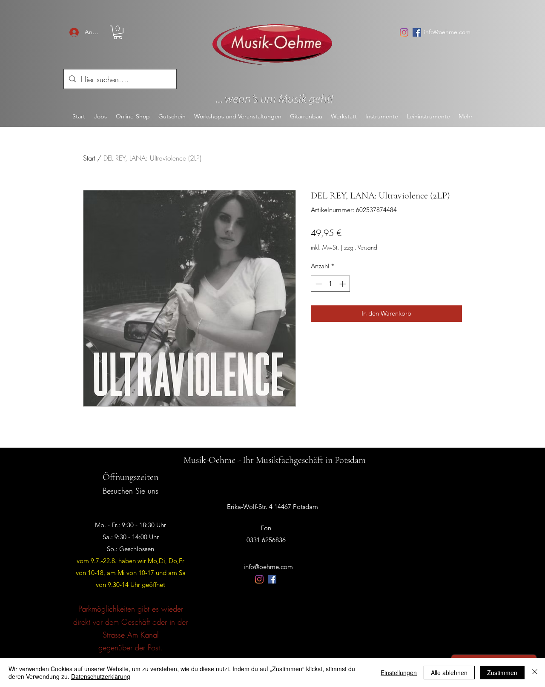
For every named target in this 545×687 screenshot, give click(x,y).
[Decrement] (318, 284)
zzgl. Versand (360, 247)
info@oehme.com (447, 32)
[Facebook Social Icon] (417, 32)
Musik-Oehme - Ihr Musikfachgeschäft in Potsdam (275, 460)
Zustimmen (502, 672)
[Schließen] (535, 672)
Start (89, 158)
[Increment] (343, 284)
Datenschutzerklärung (100, 676)
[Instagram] (404, 32)
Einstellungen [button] (399, 672)
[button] (118, 32)
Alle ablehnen (449, 672)
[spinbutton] (331, 284)
